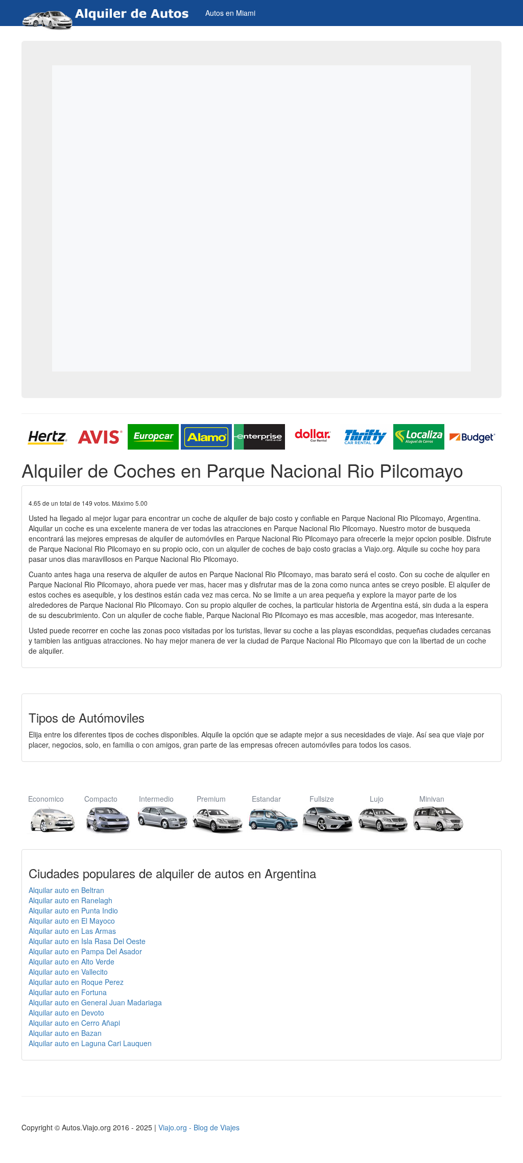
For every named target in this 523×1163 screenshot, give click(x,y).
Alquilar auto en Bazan (65, 1033)
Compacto (100, 799)
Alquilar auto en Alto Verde (71, 961)
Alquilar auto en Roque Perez (76, 982)
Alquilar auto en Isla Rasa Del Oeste (87, 941)
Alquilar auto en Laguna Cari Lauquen (90, 1043)
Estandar (266, 799)
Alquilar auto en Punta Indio (73, 910)
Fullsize (322, 799)
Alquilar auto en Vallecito (68, 972)
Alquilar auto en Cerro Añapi (74, 1023)
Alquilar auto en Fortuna (68, 992)
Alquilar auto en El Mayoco (72, 920)
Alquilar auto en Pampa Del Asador (85, 951)
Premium (211, 799)
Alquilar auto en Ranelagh (70, 900)
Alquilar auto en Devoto (66, 1012)
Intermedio (156, 799)
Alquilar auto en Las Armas (72, 931)
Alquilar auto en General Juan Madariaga (95, 1002)
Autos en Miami (230, 13)
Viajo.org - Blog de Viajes (199, 1127)
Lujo (377, 799)
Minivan (431, 799)
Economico (46, 799)
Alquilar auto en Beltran (66, 890)
